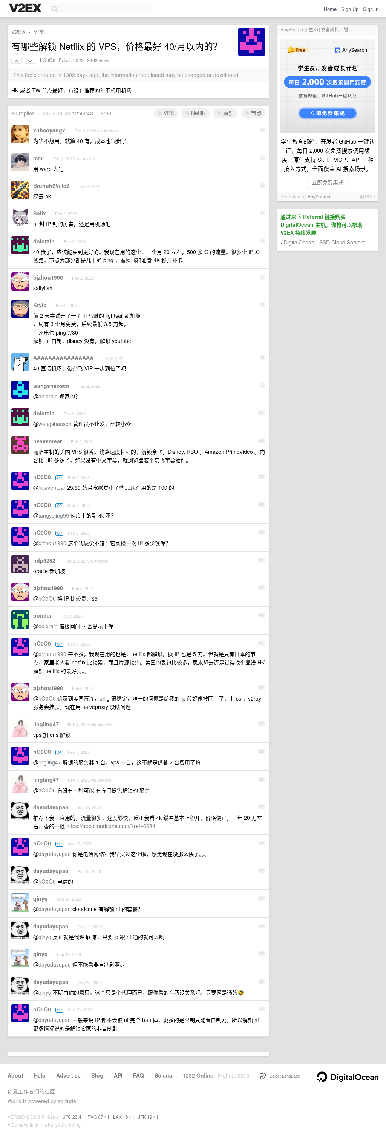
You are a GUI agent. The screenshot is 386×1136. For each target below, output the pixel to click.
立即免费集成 (327, 182)
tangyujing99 (53, 515)
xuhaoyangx (49, 130)
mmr (38, 158)
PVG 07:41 (98, 1116)
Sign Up (349, 8)
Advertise (68, 1075)
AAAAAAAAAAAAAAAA (63, 357)
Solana (163, 1075)
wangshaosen (51, 385)
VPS (39, 31)
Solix (39, 213)
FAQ (138, 1075)
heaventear (47, 441)
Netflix (198, 113)
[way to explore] (26, 8)
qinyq (40, 898)
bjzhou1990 (48, 277)
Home (330, 8)
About (15, 1075)
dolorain (44, 241)
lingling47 (46, 724)
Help (40, 1075)
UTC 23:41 (73, 1116)
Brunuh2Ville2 (51, 185)
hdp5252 (44, 560)
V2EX (18, 31)
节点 (256, 113)
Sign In (370, 8)
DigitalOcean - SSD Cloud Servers (324, 242)
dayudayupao (51, 807)
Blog (97, 1075)
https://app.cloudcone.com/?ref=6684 (110, 826)
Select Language (283, 1076)
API (118, 1075)
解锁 (228, 113)
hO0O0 (47, 60)
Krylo (40, 305)
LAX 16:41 (124, 1116)
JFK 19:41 (148, 1116)
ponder (42, 615)
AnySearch (319, 196)
